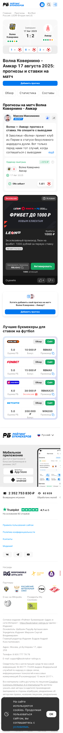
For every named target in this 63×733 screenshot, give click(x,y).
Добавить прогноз (30, 83)
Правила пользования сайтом (18, 525)
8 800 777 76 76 (21, 654)
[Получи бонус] (42, 4)
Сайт (50, 341)
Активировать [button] (43, 266)
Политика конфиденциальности (19, 532)
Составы (48, 93)
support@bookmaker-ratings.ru (25, 658)
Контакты (7, 539)
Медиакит (8, 546)
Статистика (28, 93)
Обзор (9, 93)
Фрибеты (50, 231)
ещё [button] (51, 152)
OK (51, 714)
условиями (20, 726)
